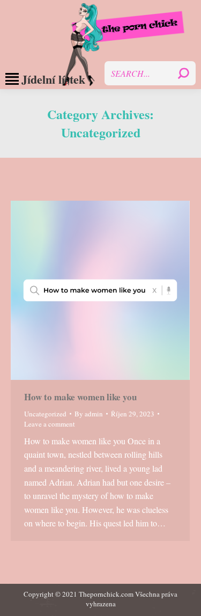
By (89, 414)
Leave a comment (49, 424)
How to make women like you (80, 397)
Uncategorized (45, 414)
